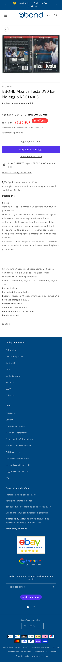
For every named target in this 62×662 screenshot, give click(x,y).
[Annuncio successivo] (56, 5)
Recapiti (56, 647)
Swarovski (10, 382)
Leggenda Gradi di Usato (17, 471)
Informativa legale (22, 656)
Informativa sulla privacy (40, 647)
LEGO (8, 389)
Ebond (11, 647)
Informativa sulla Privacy (17, 458)
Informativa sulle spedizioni (46, 652)
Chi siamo (10, 413)
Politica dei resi (13, 452)
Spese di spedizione (20, 127)
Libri (8, 369)
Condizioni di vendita (16, 426)
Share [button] (7, 323)
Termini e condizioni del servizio (20, 652)
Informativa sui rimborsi (40, 656)
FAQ (7, 478)
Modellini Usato (13, 376)
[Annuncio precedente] (5, 5)
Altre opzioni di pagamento (31, 156)
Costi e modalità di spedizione (20, 439)
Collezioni (10, 395)
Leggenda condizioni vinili (18, 465)
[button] (6, 15)
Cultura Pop (11, 350)
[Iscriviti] (53, 587)
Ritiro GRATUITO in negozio (18, 445)
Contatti (10, 419)
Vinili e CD (10, 363)
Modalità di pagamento (17, 432)
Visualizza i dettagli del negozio (17, 172)
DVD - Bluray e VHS (14, 356)
